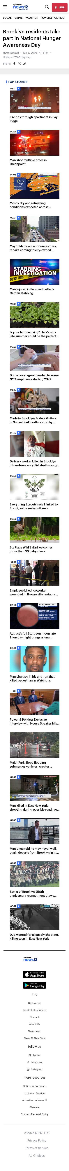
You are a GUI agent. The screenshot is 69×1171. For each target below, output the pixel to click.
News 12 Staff (11, 53)
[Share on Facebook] (14, 63)
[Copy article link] (24, 63)
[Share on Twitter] (19, 63)
